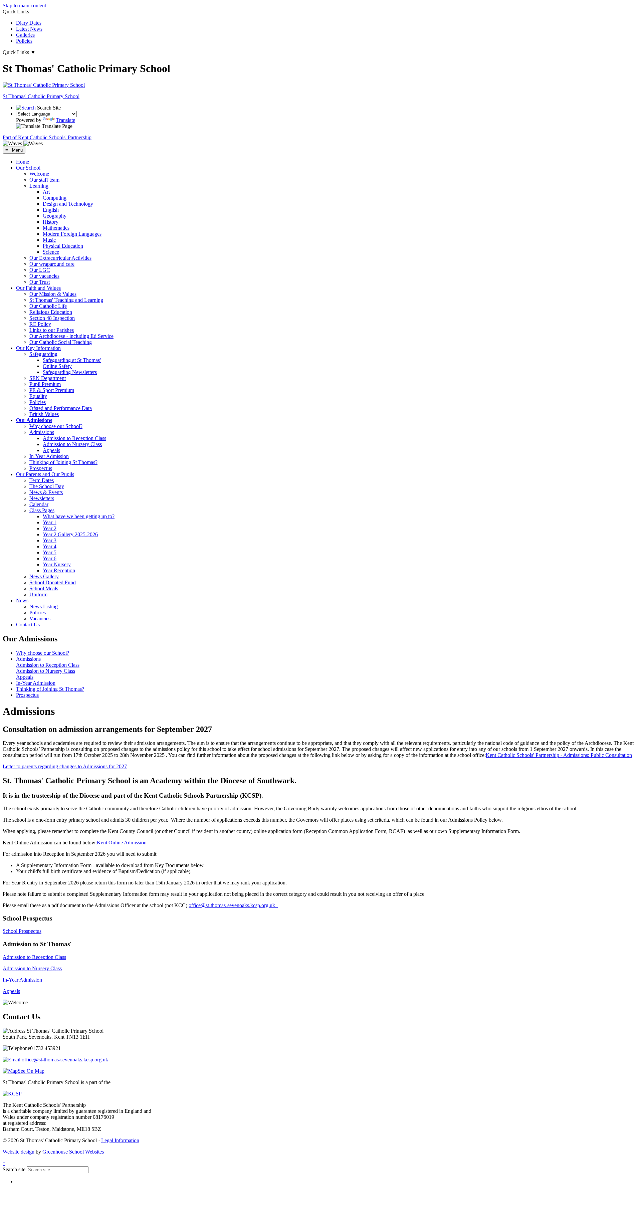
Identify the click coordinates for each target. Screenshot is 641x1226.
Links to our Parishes (51, 330)
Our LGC (39, 270)
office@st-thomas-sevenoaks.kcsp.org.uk (233, 905)
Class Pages (41, 510)
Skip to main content (24, 5)
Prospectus (40, 468)
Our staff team (44, 180)
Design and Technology (68, 204)
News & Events (46, 492)
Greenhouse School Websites (73, 1152)
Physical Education (63, 246)
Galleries (25, 35)
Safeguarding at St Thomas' (72, 360)
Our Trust (39, 282)
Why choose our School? (55, 426)
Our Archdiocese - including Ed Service (71, 336)
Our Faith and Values (38, 288)
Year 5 (49, 552)
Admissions (41, 432)
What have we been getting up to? (79, 516)
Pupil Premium (45, 384)
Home (22, 162)
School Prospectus (22, 931)
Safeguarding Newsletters (70, 372)
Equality (38, 396)
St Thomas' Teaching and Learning (66, 300)
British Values (44, 414)
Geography (54, 216)
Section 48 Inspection (52, 318)
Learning (38, 186)
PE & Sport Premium (51, 390)
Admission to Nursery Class (72, 444)
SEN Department (47, 378)
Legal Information (120, 1140)
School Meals (43, 588)
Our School (28, 168)
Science (51, 252)
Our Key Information (38, 348)
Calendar (38, 504)
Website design (18, 1152)
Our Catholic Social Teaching (60, 342)
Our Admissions (34, 420)
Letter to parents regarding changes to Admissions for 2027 (65, 766)
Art (46, 192)
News (22, 600)
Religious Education (50, 312)
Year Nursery (57, 564)
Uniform (38, 594)
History (50, 222)
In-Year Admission (49, 456)
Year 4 (49, 546)
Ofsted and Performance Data (60, 408)
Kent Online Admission (122, 842)
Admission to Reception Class (74, 438)
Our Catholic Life (48, 306)
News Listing (43, 606)
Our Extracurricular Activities (60, 258)
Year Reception (59, 570)
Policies (24, 41)
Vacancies (39, 618)
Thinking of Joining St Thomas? (63, 462)
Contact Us (28, 624)
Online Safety (57, 366)
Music (49, 240)
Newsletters (41, 498)
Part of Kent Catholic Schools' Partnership (47, 137)
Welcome (39, 174)
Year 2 (49, 528)
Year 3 (49, 540)
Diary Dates (28, 23)
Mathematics (56, 228)
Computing (54, 198)
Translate (65, 120)
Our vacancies (44, 276)
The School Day (46, 486)
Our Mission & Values (52, 294)
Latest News (29, 29)
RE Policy (40, 324)
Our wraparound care (51, 264)
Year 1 (49, 522)
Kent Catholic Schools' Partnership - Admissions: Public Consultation (559, 755)
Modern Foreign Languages (72, 234)
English (51, 210)
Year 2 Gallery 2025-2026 (70, 534)
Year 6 (49, 558)
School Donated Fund (52, 582)
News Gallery (44, 576)
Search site (14, 1169)
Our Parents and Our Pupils (45, 474)
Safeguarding (43, 354)
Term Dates (41, 480)
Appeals (51, 450)
